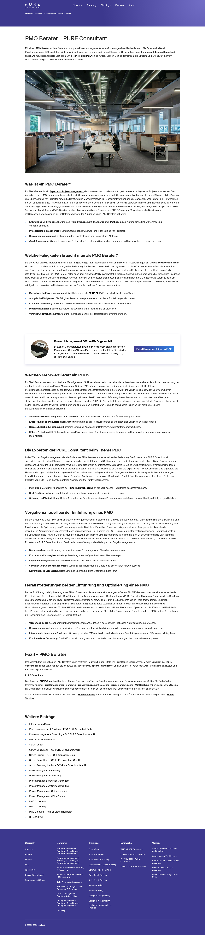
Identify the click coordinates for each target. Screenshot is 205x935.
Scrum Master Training (99, 859)
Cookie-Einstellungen (34, 875)
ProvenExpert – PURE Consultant (130, 860)
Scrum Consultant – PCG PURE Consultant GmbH (54, 749)
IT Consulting (36, 816)
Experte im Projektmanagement (66, 191)
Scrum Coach (36, 744)
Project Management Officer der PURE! (154, 349)
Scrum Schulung (96, 854)
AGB (27, 864)
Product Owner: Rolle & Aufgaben (162, 868)
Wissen (39, 14)
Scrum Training (95, 849)
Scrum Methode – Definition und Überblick (164, 849)
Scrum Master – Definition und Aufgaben (165, 861)
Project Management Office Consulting (49, 786)
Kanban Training (96, 885)
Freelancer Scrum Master (42, 739)
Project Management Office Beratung (48, 791)
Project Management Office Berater (47, 796)
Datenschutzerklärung (35, 880)
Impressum (30, 870)
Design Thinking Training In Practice (100, 906)
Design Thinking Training (99, 895)
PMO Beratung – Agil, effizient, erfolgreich (50, 811)
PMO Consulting (37, 806)
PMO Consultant (37, 801)
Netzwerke (126, 843)
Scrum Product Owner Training (102, 864)
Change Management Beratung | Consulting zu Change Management (68, 903)
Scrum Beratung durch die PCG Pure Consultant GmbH (57, 765)
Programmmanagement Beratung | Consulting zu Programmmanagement (68, 860)
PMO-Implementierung (81, 487)
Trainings (106, 5)
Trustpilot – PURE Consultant (133, 866)
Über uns (77, 5)
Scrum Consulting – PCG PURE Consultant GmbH (54, 760)
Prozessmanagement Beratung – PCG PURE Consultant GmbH (61, 729)
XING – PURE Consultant (131, 849)
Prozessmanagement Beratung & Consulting (67, 894)
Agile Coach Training (98, 875)
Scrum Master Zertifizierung (164, 856)
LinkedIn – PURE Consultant (132, 854)
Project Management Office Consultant (49, 780)
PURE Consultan (48, 681)
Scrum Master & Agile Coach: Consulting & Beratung (70, 887)
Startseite (29, 14)
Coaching (61, 910)
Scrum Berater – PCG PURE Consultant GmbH (53, 755)
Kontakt (132, 5)
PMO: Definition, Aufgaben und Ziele (165, 875)
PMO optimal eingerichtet (99, 665)
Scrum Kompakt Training (100, 870)
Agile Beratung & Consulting (69, 882)
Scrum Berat (119, 685)
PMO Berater (42, 48)
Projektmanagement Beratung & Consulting (70, 868)
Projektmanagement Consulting (45, 775)
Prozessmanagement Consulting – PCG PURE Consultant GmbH (62, 734)
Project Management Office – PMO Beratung (70, 875)
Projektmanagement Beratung (44, 770)
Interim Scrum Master (40, 724)
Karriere (119, 5)
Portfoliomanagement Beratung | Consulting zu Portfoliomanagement (68, 851)
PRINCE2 (93, 293)
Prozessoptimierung (168, 262)
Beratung (92, 5)
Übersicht (30, 843)
